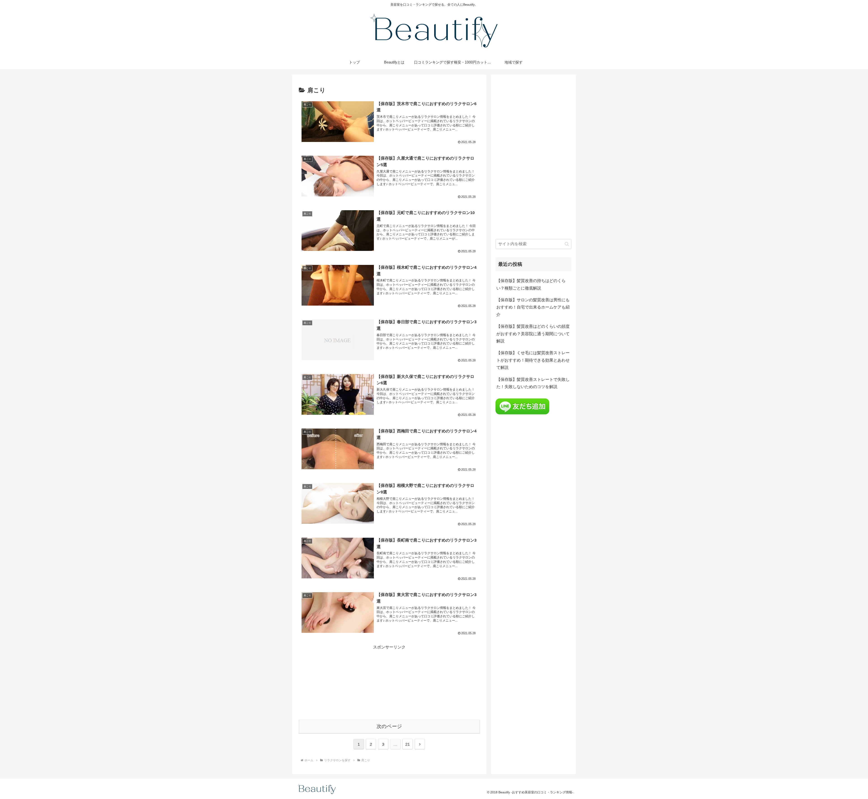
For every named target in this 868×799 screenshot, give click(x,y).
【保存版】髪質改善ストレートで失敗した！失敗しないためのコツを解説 (533, 383)
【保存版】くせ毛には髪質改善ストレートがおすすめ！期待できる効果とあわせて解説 (533, 360)
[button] (567, 244)
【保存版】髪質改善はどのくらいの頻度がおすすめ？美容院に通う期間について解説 (533, 333)
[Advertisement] (389, 682)
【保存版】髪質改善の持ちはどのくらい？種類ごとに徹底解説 (531, 284)
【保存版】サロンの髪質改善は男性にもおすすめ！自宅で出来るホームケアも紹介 (533, 307)
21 (407, 744)
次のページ (389, 726)
